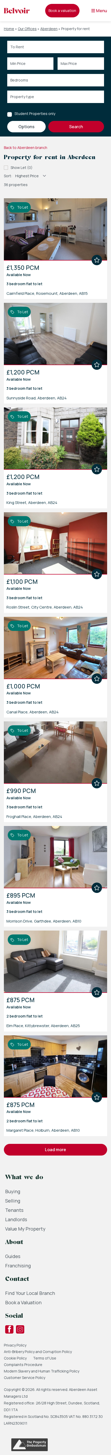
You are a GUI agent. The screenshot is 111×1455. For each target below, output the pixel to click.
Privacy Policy (15, 1345)
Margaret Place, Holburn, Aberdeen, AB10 (43, 1130)
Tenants (14, 1210)
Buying (12, 1191)
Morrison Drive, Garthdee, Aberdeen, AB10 (43, 921)
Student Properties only (34, 113)
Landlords (16, 1219)
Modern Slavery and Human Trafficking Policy (41, 1371)
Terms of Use (44, 1358)
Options (26, 126)
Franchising (18, 1265)
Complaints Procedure (23, 1365)
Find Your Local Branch (30, 1293)
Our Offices (27, 28)
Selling (12, 1201)
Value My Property (25, 1229)
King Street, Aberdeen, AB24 (31, 502)
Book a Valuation (23, 1302)
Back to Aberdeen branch (25, 147)
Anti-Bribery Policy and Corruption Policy (38, 1352)
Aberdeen (49, 28)
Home (9, 28)
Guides (12, 1256)
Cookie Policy (15, 1358)
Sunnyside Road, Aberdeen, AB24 (36, 398)
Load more (55, 1149)
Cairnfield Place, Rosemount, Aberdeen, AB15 (47, 293)
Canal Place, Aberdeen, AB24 (32, 712)
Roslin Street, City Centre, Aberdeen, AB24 (44, 607)
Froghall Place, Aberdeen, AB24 (34, 816)
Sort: (8, 176)
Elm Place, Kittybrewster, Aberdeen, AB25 (43, 1025)
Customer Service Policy (24, 1377)
